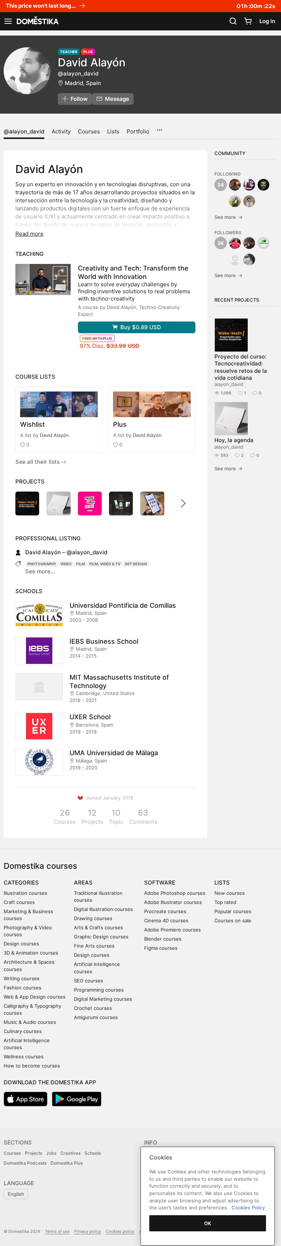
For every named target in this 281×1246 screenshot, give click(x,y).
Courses (89, 131)
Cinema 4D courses (166, 920)
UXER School (90, 717)
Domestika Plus (66, 1163)
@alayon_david (24, 131)
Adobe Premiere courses (172, 930)
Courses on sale (232, 920)
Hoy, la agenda (234, 440)
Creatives (70, 1153)
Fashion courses (22, 987)
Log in (267, 21)
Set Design (136, 564)
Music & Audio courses (30, 1022)
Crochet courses (93, 1008)
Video (66, 564)
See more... (40, 571)
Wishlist (32, 424)
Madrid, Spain (83, 83)
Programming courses (99, 990)
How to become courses (32, 1066)
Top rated (225, 902)
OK (207, 1223)
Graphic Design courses (101, 937)
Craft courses (19, 902)
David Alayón (54, 435)
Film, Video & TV (104, 564)
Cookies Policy (248, 1207)
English (16, 1194)
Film (80, 564)
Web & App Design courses (34, 997)
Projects (33, 1153)
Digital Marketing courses (103, 999)
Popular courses (232, 911)
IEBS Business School (104, 641)
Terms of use (57, 1231)
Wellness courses (24, 1056)
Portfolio (138, 131)
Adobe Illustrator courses (173, 902)
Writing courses (22, 978)
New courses (229, 893)
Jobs (51, 1153)
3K (220, 243)
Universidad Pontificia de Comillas (123, 605)
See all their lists (38, 461)
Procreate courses (165, 911)
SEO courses (88, 981)
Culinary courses (23, 1031)
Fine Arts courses (94, 946)
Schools (93, 1153)
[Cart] (248, 21)
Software (159, 882)
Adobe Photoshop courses (174, 893)
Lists (113, 131)
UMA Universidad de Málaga (114, 753)
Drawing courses (93, 918)
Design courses (21, 944)
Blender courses (162, 939)
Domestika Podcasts (25, 1163)
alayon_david (228, 384)
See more (228, 217)
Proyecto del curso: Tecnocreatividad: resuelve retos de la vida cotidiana (240, 367)
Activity (61, 131)
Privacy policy (87, 1231)
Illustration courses (25, 893)
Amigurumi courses (96, 1017)
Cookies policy (120, 1231)
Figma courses (160, 948)
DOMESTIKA (37, 21)
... (159, 127)
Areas (83, 882)
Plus (120, 424)
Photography (41, 564)
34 (220, 185)
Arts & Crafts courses (98, 927)
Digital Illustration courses (103, 909)
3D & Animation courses (31, 953)
